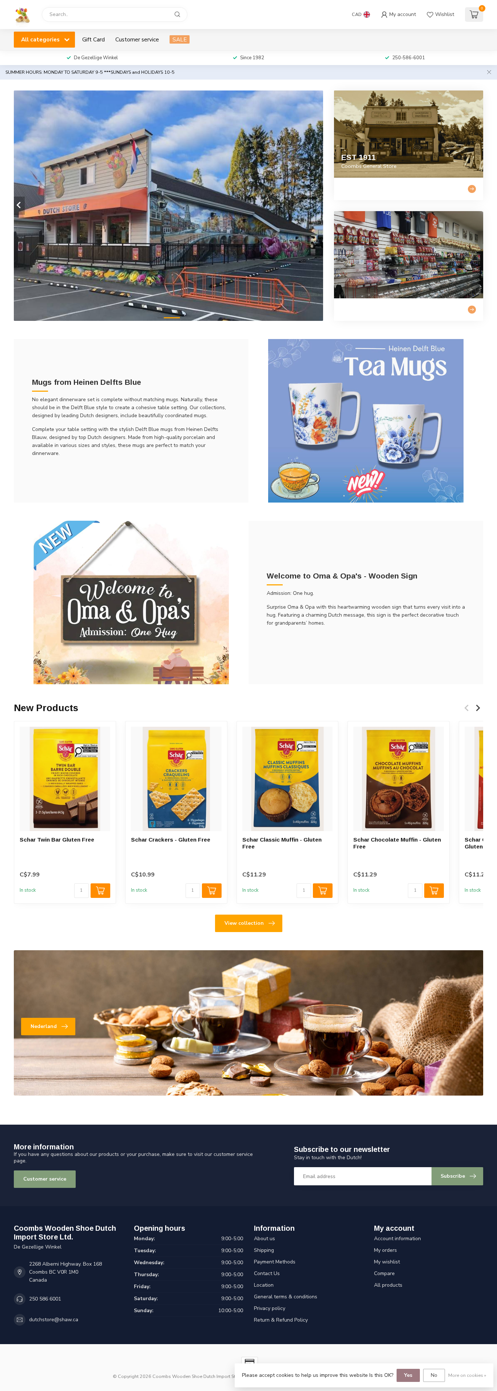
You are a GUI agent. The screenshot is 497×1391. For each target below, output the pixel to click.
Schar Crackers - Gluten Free (170, 839)
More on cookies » (467, 1375)
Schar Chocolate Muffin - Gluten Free (397, 842)
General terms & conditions (285, 1296)
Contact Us (267, 1273)
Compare (384, 1273)
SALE (179, 39)
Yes (408, 1375)
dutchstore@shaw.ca (53, 1319)
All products (388, 1285)
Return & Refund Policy (281, 1320)
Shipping (264, 1250)
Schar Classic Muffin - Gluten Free (282, 842)
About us (264, 1238)
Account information (397, 1238)
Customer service (137, 39)
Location (264, 1285)
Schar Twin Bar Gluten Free (57, 839)
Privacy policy (269, 1308)
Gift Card (93, 39)
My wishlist (387, 1261)
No (434, 1375)
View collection (244, 923)
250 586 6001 (45, 1298)
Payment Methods (274, 1261)
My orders (385, 1250)
